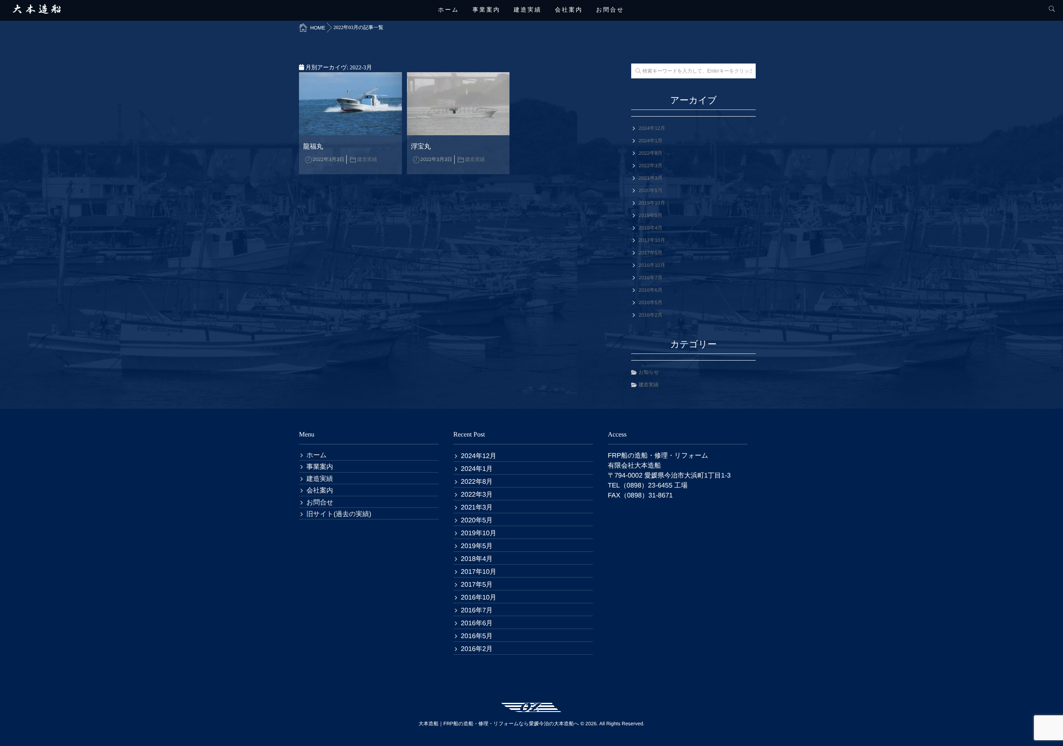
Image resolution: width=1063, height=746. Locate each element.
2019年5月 (650, 215)
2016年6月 (650, 290)
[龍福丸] (350, 103)
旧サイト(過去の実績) (338, 514)
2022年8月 (650, 153)
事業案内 (486, 10)
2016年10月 (652, 265)
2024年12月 (652, 128)
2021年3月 (650, 178)
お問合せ (610, 10)
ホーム (448, 10)
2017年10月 (652, 240)
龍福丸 (313, 146)
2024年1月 (650, 141)
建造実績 (527, 10)
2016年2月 (650, 315)
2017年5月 (650, 253)
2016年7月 (650, 277)
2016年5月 (650, 302)
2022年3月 (650, 165)
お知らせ (649, 372)
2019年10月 (652, 203)
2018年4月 (650, 228)
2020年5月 (650, 190)
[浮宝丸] (458, 103)
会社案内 (569, 10)
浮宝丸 (421, 146)
